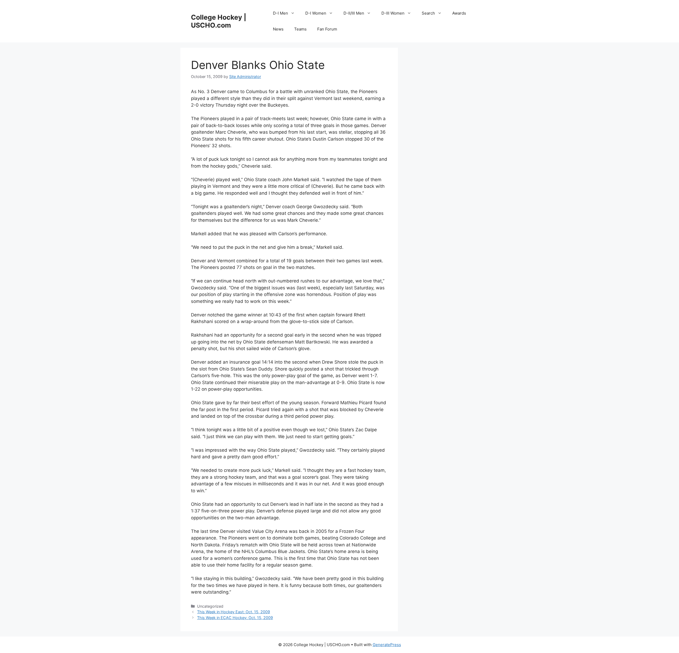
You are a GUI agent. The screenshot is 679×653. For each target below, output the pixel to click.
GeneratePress (387, 644)
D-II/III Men (353, 13)
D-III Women (392, 13)
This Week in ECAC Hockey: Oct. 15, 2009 (235, 617)
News (278, 29)
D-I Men (280, 13)
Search (428, 13)
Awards (459, 13)
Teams (300, 29)
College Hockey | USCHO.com (218, 21)
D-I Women (315, 13)
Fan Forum (327, 29)
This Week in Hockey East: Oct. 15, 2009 (233, 612)
